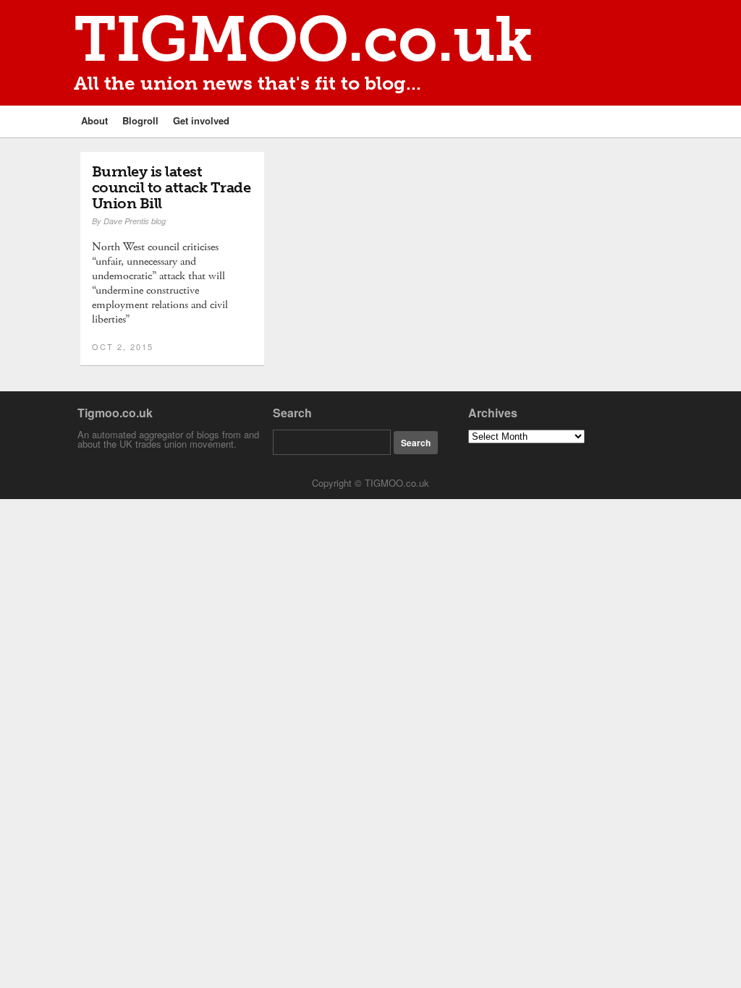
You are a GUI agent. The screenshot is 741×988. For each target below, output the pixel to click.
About (94, 120)
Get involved (201, 120)
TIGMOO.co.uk (303, 39)
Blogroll (140, 120)
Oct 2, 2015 (122, 346)
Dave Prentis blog (134, 221)
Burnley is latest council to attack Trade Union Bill (171, 187)
